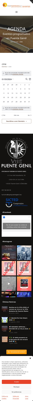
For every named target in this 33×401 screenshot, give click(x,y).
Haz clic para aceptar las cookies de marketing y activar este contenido (16, 226)
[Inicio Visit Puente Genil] (16, 152)
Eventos (4, 66)
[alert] (16, 108)
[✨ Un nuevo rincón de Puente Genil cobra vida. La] (24, 252)
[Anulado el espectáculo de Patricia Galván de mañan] (24, 268)
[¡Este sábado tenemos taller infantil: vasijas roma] (9, 252)
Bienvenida (14, 42)
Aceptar (16, 382)
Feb (4, 115)
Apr (29, 115)
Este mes (16, 115)
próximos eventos (18, 74)
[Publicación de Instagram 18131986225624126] (9, 283)
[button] (30, 358)
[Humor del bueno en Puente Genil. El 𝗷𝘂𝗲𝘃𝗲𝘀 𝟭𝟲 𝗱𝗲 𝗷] (24, 283)
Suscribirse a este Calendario (15, 121)
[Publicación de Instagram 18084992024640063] (9, 268)
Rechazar (16, 387)
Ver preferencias (16, 392)
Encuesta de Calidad (18, 352)
